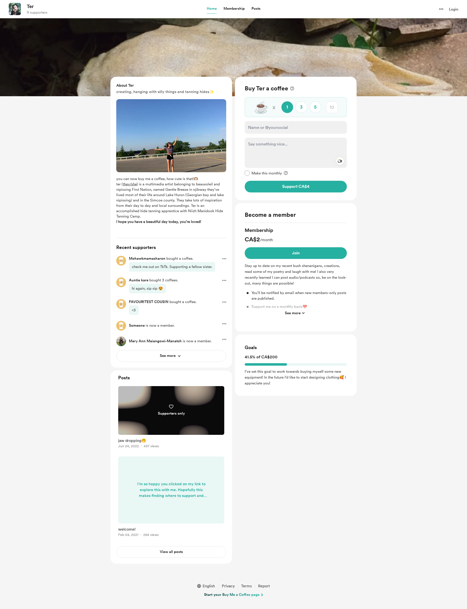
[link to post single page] (171, 418)
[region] (296, 138)
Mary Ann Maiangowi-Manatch (155, 341)
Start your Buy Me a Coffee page (232, 594)
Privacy (228, 586)
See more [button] (293, 313)
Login (453, 9)
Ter (30, 6)
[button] (212, 9)
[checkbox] (263, 173)
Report (264, 586)
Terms (246, 586)
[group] (296, 272)
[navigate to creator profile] (15, 9)
